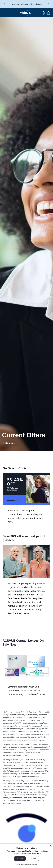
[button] (49, 4)
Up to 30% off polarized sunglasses (27, 4)
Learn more (36, 853)
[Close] (50, 846)
